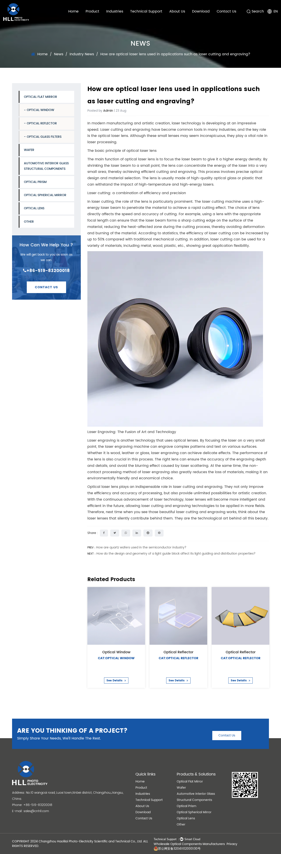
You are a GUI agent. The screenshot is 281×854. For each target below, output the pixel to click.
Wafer (29, 149)
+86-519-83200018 (48, 270)
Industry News (82, 54)
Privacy (232, 844)
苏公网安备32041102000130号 (179, 848)
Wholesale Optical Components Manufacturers (189, 844)
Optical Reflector (42, 123)
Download (201, 11)
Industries (114, 11)
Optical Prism (35, 181)
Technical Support (146, 11)
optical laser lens (113, 136)
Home (73, 11)
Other (29, 221)
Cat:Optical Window (116, 658)
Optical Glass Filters (44, 136)
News (58, 54)
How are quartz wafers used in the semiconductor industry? (141, 547)
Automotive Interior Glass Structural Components (46, 166)
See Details (114, 681)
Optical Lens (34, 208)
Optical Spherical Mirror (45, 195)
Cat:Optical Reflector (178, 658)
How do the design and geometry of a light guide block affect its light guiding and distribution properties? (176, 553)
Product (92, 11)
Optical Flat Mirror (40, 96)
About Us (177, 11)
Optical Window (40, 110)
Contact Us (226, 11)
